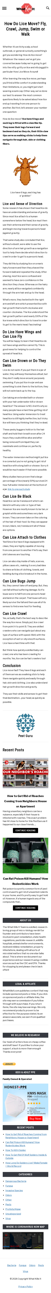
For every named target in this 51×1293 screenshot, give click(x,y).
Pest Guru (25, 736)
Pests (8, 1204)
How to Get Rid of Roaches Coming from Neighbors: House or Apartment (25, 801)
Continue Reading (25, 830)
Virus (8, 1218)
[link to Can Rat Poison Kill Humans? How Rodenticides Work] (25, 855)
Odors (8, 1195)
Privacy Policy (25, 1286)
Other (8, 1200)
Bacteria (11, 1265)
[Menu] (4, 9)
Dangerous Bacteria (15, 1181)
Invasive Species (14, 1190)
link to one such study (19, 489)
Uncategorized (13, 1214)
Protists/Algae (13, 1209)
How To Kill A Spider (15, 1150)
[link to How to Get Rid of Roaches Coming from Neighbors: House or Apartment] (25, 773)
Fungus (9, 1186)
